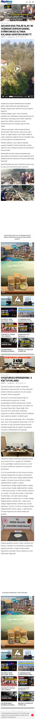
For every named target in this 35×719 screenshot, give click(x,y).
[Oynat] (3, 96)
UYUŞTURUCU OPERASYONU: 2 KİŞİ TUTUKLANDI (14, 592)
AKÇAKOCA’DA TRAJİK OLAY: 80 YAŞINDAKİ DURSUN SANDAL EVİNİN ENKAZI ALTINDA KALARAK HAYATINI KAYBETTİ (17, 237)
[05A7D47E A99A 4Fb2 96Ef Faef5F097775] (17, 528)
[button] (17, 68)
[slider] (16, 96)
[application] (17, 68)
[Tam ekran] (32, 96)
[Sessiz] (29, 96)
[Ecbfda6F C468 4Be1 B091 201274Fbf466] (17, 444)
